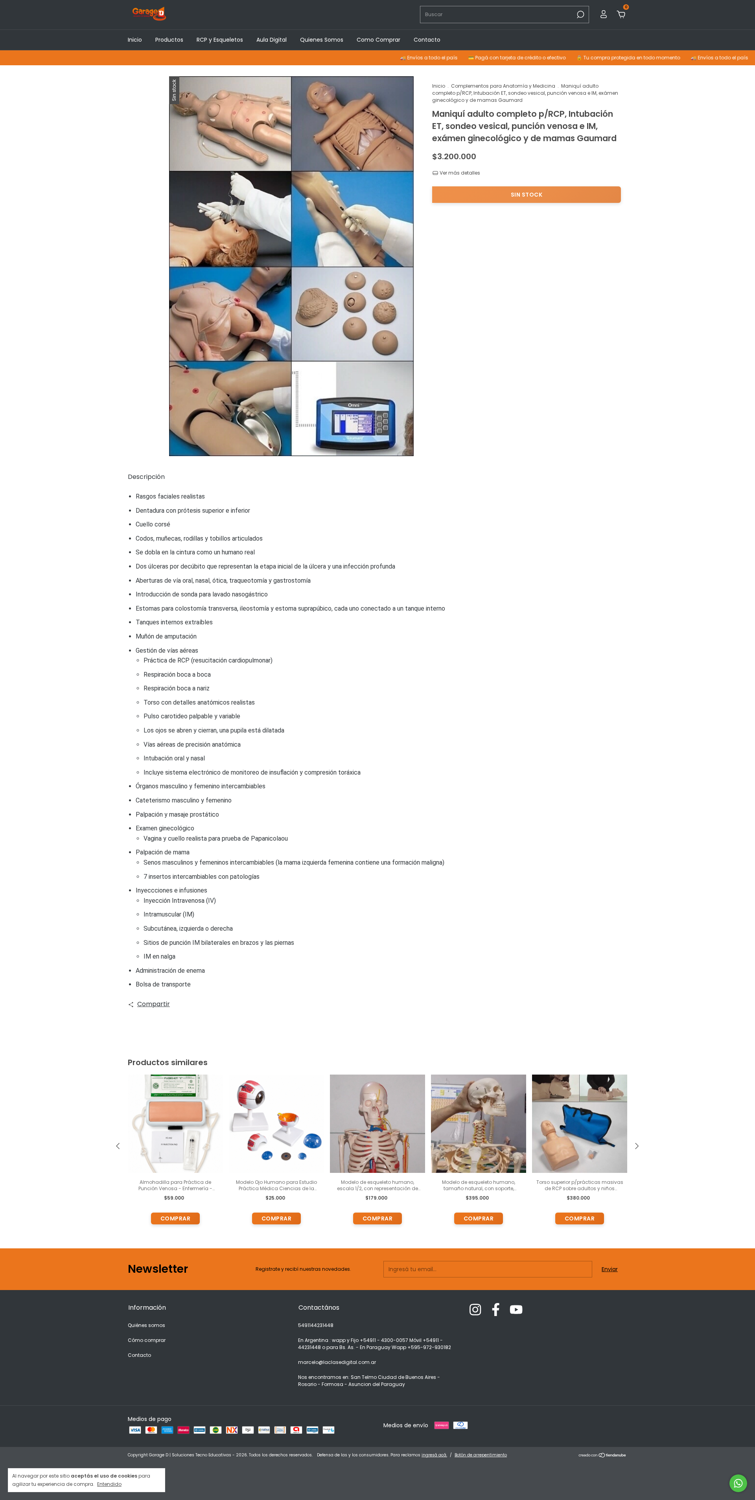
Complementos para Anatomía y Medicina (503, 86)
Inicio (135, 40)
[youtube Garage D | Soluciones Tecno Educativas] (516, 1310)
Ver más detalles (459, 172)
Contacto (427, 40)
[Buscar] (580, 14)
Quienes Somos (321, 40)
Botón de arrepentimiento (481, 1455)
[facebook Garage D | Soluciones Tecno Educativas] (495, 1310)
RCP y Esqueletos (220, 40)
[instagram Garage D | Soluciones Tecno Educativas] (475, 1310)
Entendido (109, 1484)
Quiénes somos (146, 1325)
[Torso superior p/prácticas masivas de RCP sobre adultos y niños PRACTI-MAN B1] (579, 1124)
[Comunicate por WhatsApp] (738, 1483)
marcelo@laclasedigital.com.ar (337, 1362)
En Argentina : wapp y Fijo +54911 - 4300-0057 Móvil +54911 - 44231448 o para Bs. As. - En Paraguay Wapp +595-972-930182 (374, 1344)
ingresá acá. (434, 1455)
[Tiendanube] (602, 1456)
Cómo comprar (147, 1340)
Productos (169, 40)
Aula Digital (271, 40)
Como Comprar (378, 40)
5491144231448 (315, 1325)
